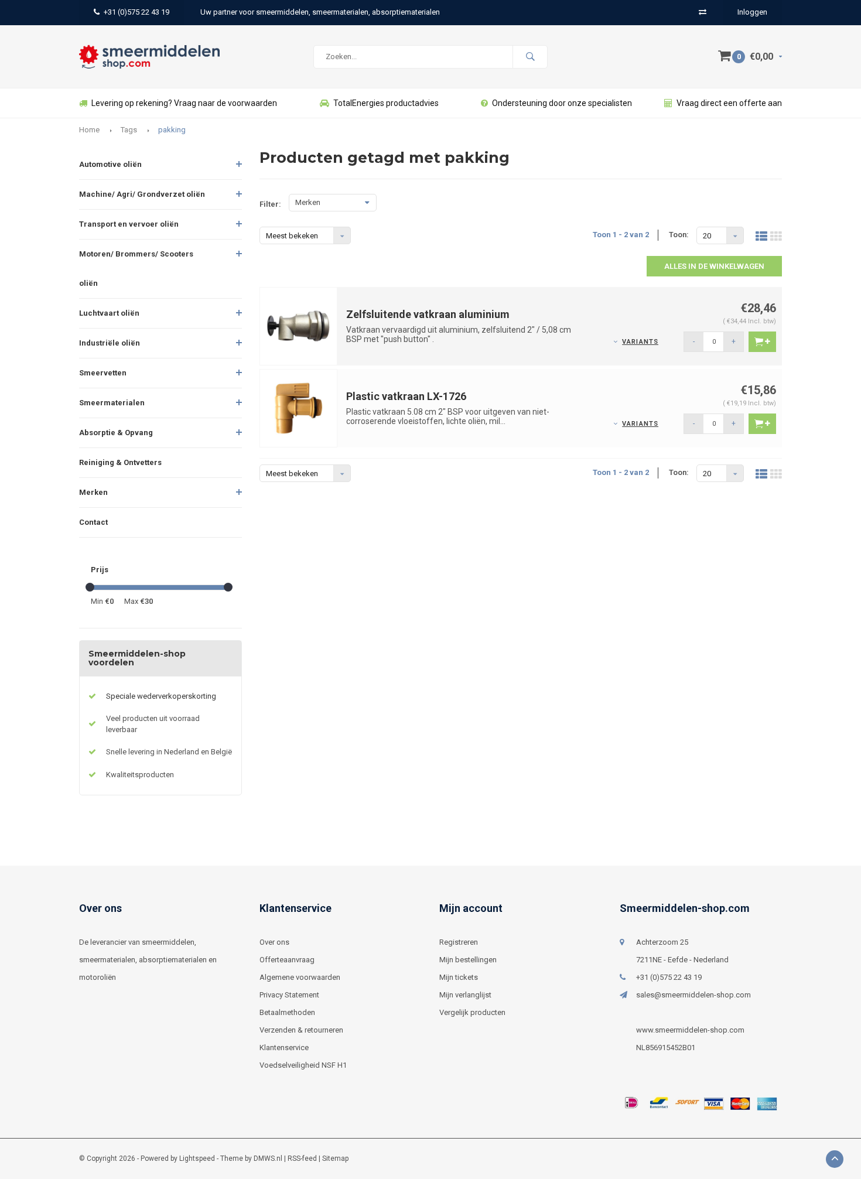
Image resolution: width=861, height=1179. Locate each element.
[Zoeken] (530, 57)
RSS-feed (302, 1158)
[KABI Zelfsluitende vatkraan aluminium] (299, 325)
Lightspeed (197, 1158)
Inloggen (752, 12)
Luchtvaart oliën (109, 313)
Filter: (270, 204)
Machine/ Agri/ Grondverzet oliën (142, 194)
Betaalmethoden (287, 1012)
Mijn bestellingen (468, 959)
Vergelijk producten (472, 1012)
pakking (172, 129)
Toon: (679, 234)
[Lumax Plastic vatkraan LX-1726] (299, 407)
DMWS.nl (268, 1158)
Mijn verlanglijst (465, 994)
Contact (93, 522)
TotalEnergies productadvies (386, 103)
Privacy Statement (289, 994)
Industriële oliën (109, 343)
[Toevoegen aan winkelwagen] (762, 342)
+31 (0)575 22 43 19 (136, 12)
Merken (93, 492)
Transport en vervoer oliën (129, 224)
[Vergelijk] (702, 12)
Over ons (274, 942)
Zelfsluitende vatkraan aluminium (428, 314)
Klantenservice (284, 1047)
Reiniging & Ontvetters (120, 462)
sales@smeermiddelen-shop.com (693, 994)
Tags (129, 129)
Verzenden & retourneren (301, 1030)
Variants (640, 342)
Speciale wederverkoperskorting (161, 696)
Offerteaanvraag (287, 959)
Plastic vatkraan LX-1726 (406, 396)
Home (89, 129)
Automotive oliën (110, 164)
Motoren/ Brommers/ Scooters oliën (136, 269)
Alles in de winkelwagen (714, 266)
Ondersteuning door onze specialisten (562, 103)
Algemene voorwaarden (299, 977)
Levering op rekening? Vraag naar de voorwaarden (184, 103)
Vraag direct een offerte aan (729, 103)
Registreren (458, 942)
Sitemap (335, 1158)
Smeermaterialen (112, 402)
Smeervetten (103, 372)
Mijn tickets (458, 977)
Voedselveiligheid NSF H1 (303, 1065)
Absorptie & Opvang (116, 432)
